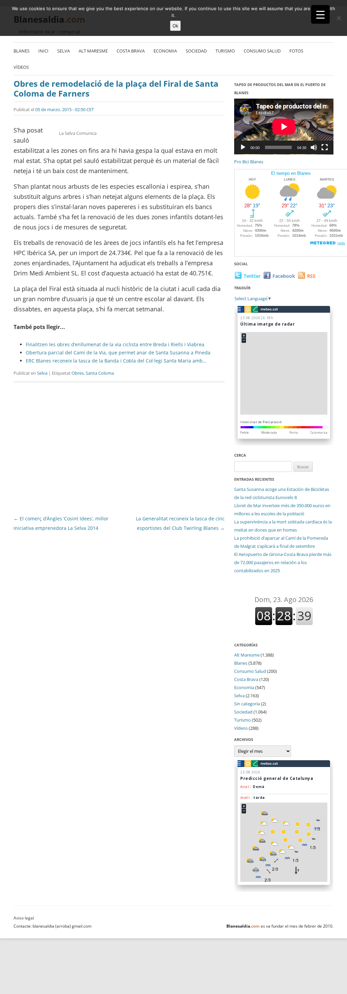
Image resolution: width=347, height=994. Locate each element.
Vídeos (21, 67)
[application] (283, 126)
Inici (43, 51)
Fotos (296, 51)
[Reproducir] (243, 147)
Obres (78, 373)
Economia (165, 51)
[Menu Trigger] (320, 14)
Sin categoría (247, 704)
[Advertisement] (119, 451)
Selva (63, 51)
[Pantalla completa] (324, 147)
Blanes (21, 51)
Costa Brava (131, 51)
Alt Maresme (93, 51)
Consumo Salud (262, 51)
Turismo (225, 51)
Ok (175, 25)
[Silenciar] (313, 147)
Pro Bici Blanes (248, 162)
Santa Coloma (100, 373)
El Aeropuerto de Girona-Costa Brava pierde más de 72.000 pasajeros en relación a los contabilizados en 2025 (282, 562)
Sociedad (196, 51)
